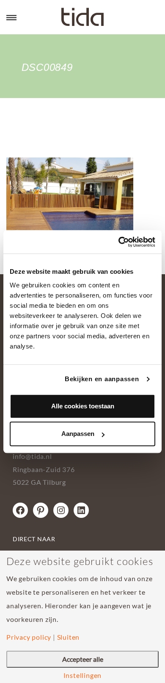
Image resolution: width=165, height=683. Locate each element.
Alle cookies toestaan (82, 406)
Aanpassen (77, 433)
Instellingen (82, 675)
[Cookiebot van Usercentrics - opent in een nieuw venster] (118, 241)
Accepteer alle (82, 659)
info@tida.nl (32, 456)
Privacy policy (28, 637)
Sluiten (68, 637)
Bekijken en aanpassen (102, 378)
